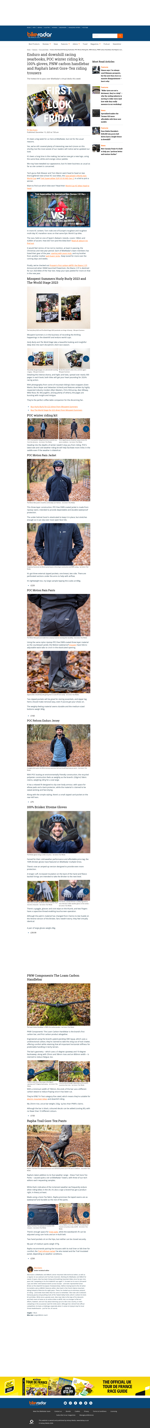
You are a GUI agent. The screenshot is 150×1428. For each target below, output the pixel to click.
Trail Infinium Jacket (46, 1251)
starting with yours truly (61, 253)
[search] (120, 36)
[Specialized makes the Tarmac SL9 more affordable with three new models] (96, 113)
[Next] (86, 359)
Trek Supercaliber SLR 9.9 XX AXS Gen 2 (57, 178)
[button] (43, 360)
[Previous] (31, 359)
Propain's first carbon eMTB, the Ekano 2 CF (68, 265)
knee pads (53, 1232)
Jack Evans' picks (53, 256)
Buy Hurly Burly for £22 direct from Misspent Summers (54, 406)
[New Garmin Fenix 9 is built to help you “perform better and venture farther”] (96, 148)
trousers (72, 645)
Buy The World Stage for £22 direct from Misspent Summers (56, 410)
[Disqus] (60, 1348)
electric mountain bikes (37, 1099)
